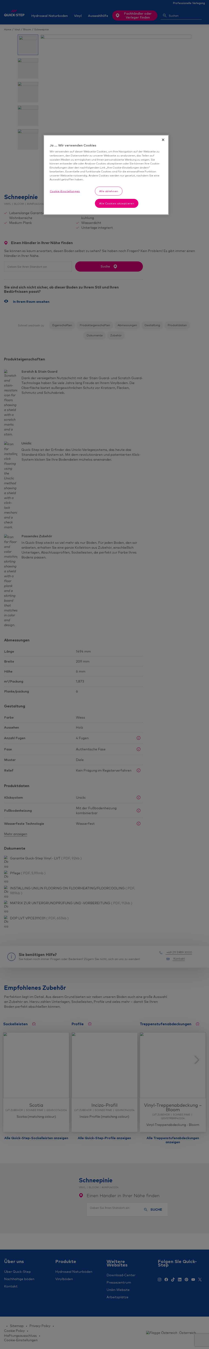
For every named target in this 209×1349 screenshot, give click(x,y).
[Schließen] (163, 139)
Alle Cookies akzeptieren (116, 203)
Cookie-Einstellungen (65, 191)
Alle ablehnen (108, 191)
